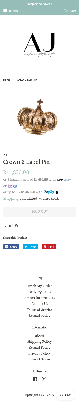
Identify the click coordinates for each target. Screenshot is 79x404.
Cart (73, 11)
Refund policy (39, 315)
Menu (13, 11)
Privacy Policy (39, 353)
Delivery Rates (39, 292)
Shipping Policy (39, 342)
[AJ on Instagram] (44, 380)
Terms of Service (39, 310)
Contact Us (39, 304)
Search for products (39, 298)
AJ (53, 395)
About (39, 335)
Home (6, 79)
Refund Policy (39, 347)
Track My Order (39, 286)
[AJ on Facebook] (35, 380)
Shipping (11, 198)
